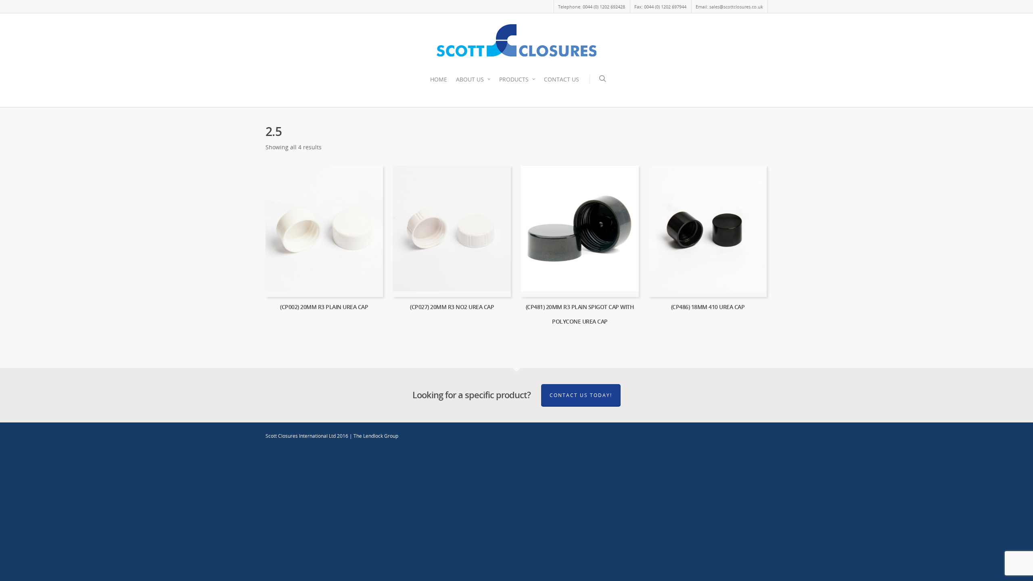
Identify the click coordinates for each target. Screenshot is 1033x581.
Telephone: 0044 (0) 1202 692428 (591, 7)
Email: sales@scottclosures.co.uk (729, 7)
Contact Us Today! (581, 395)
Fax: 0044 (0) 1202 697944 (660, 7)
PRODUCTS (514, 79)
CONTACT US (561, 79)
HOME (438, 79)
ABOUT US (470, 79)
